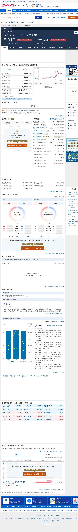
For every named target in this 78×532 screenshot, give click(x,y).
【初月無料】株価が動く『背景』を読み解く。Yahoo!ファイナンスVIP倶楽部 (25, 376)
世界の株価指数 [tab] (51, 510)
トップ (4, 10)
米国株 (15, 10)
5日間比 (48, 454)
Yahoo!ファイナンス (43, 515)
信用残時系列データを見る (56, 191)
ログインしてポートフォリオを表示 (25, 22)
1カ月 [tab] (46, 83)
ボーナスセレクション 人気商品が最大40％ (45, 6)
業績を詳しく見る (58, 372)
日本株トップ (5, 13)
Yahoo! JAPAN (54, 515)
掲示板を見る (60, 116)
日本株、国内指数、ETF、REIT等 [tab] (35, 510)
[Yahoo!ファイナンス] (13, 4)
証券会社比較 (49, 10)
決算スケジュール (61, 13)
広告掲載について (41, 518)
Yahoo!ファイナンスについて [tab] (16, 510)
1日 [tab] (36, 83)
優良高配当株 (51, 13)
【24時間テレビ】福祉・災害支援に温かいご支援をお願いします (21, 1)
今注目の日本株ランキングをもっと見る (51, 489)
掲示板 (41, 10)
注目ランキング (27, 13)
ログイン (28, 6)
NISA (65, 10)
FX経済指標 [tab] (68, 510)
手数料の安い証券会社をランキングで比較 (17, 99)
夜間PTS (24, 69)
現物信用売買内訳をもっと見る (54, 253)
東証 (9, 69)
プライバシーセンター (23, 518)
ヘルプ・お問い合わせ (43, 521)
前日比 (17, 454)
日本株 (9, 10)
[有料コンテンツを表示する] (59, 137)
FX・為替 (21, 10)
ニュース (34, 10)
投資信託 (28, 10)
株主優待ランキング (39, 13)
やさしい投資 (51, 17)
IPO (71, 13)
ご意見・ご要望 (55, 521)
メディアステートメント (54, 518)
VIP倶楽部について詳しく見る (17, 145)
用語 (10, 74)
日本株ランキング (15, 13)
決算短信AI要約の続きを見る (53, 313)
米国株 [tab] (60, 510)
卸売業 (10, 31)
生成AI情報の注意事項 (55, 325)
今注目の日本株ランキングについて (52, 451)
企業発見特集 (61, 17)
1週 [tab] (41, 83)
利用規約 (33, 518)
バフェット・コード (57, 321)
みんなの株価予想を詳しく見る (54, 286)
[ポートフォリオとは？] (12, 22)
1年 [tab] (56, 83)
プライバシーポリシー (10, 518)
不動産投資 (57, 10)
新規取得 (38, 5)
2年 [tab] (61, 83)
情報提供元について (58, 119)
